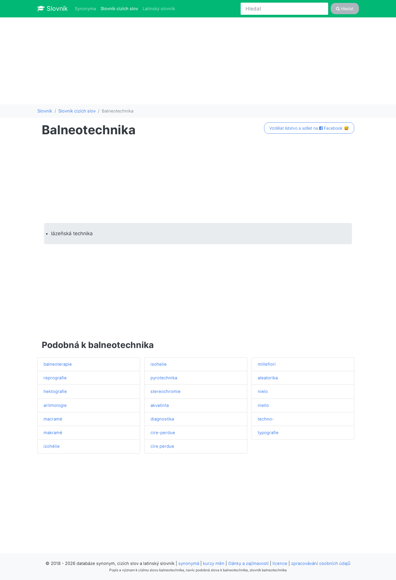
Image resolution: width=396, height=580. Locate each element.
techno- (266, 419)
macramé (52, 419)
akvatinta (159, 405)
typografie (268, 432)
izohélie (51, 446)
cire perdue (162, 446)
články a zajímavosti (248, 563)
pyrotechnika (163, 377)
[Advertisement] (198, 61)
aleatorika (268, 377)
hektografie (55, 391)
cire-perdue (162, 432)
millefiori (267, 364)
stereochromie (165, 391)
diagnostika (162, 419)
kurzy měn (213, 563)
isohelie (158, 364)
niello (263, 405)
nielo (263, 391)
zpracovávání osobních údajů (320, 563)
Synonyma (85, 8)
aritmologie (55, 405)
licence (280, 563)
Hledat (346, 8)
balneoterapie (57, 364)
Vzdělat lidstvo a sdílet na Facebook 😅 (309, 128)
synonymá (188, 563)
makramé (52, 432)
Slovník (56, 8)
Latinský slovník (159, 8)
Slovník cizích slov (120, 8)
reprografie (55, 377)
